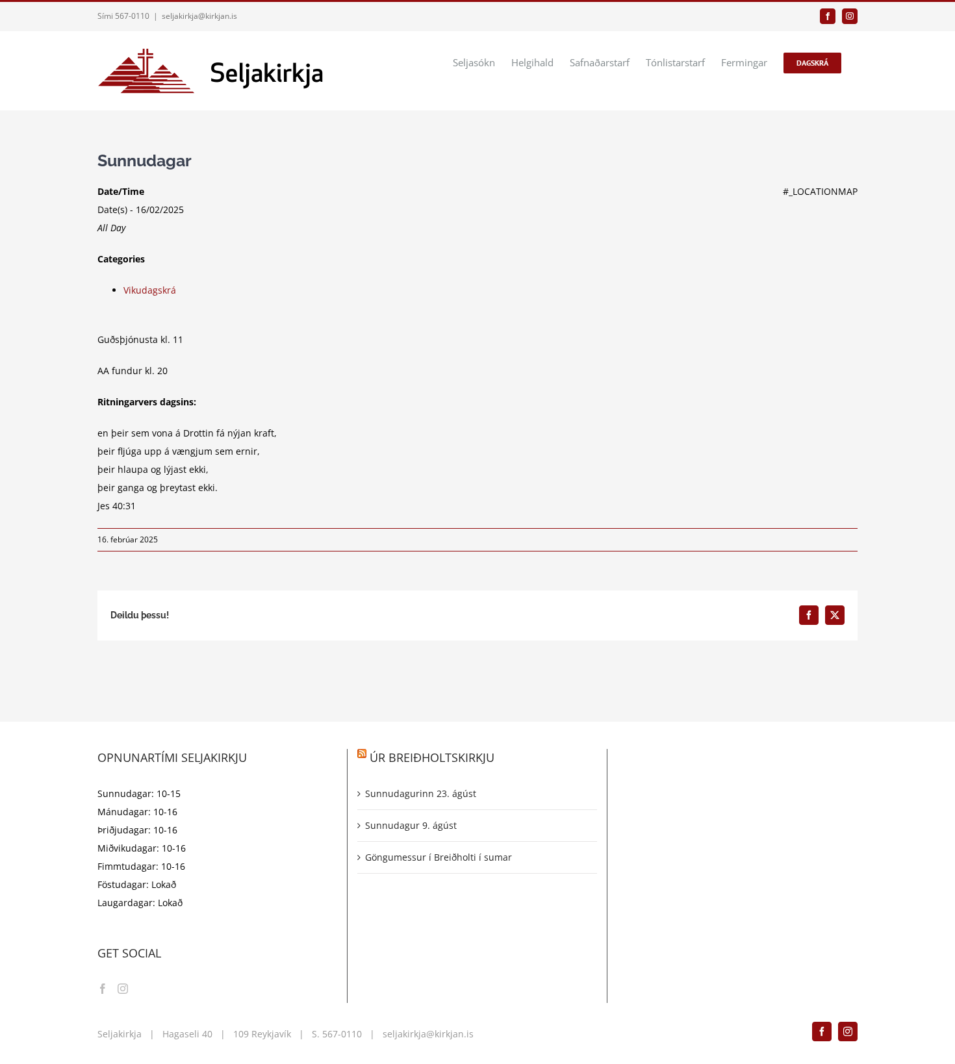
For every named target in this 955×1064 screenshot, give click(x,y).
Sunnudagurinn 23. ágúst (420, 793)
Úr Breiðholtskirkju (432, 757)
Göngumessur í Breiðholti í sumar (438, 857)
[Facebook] (102, 988)
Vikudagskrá (149, 290)
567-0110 (342, 1034)
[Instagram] (123, 988)
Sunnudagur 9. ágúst (411, 825)
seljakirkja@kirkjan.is (199, 15)
